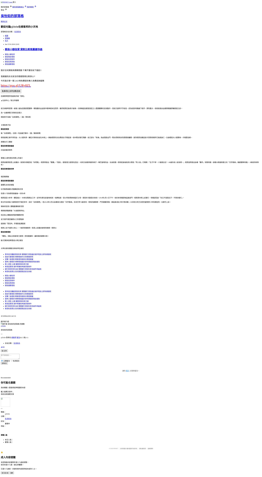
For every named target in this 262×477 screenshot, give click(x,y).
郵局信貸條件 (10, 59)
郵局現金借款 (10, 57)
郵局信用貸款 (10, 62)
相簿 (6, 36)
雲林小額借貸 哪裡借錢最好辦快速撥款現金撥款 (22, 262)
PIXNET (115, 448)
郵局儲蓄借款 (10, 64)
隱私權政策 (142, 448)
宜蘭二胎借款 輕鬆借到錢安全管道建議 (19, 259)
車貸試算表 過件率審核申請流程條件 (18, 266)
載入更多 (4, 351)
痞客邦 (13, 337)
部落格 (7, 38)
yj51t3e (3, 326)
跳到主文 (4, 21)
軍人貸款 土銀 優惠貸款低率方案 (17, 264)
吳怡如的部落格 (12, 16)
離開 (11, 473)
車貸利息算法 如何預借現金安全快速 (18, 271)
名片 (6, 41)
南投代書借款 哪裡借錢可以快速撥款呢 (19, 257)
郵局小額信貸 (10, 54)
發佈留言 (4, 363)
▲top (3, 347)
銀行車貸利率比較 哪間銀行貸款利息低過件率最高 (23, 269)
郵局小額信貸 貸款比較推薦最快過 (23, 49)
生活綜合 (17, 32)
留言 (18, 337)
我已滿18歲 (5, 473)
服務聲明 (150, 448)
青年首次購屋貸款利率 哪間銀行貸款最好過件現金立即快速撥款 (28, 254)
